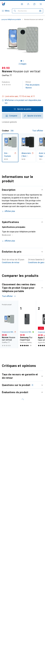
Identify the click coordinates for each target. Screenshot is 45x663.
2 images (22, 64)
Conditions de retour (10, 262)
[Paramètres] (22, 4)
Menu (7, 11)
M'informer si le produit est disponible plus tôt (23, 101)
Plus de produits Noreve (32, 85)
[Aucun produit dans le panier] (41, 4)
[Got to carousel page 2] (23, 61)
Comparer (13, 116)
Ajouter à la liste (34, 116)
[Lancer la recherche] (15, 11)
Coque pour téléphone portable (8, 332)
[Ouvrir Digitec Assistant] (34, 4)
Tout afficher (37, 131)
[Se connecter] (28, 4)
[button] (22, 96)
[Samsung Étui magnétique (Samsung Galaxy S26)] (27, 324)
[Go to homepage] (3, 4)
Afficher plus (10, 211)
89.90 (6, 68)
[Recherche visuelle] (40, 10)
